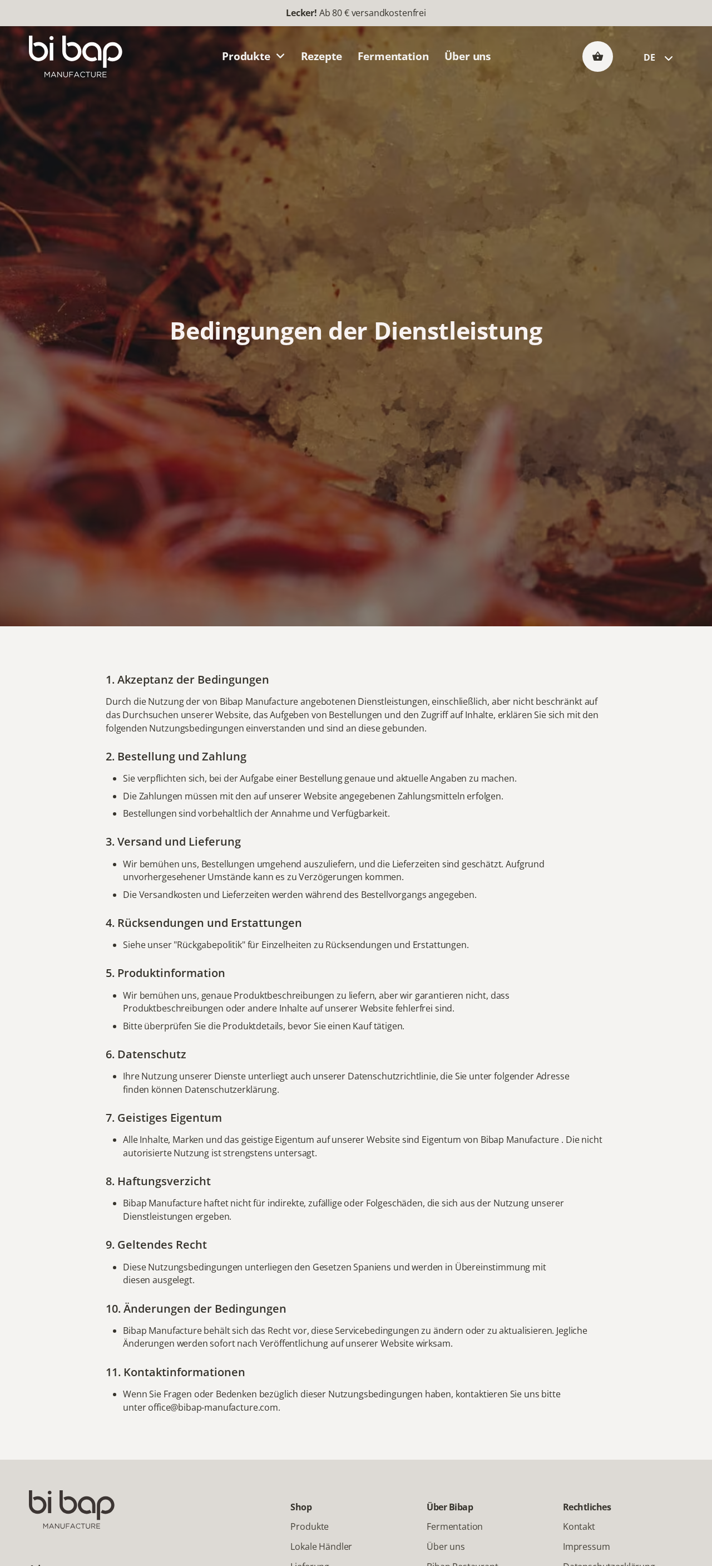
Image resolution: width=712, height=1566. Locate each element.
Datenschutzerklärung (231, 1089)
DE (649, 57)
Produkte (246, 56)
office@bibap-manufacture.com (213, 1407)
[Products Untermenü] (280, 56)
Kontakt (579, 1526)
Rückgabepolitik (209, 945)
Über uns (467, 56)
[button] (597, 56)
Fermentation (393, 56)
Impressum (586, 1546)
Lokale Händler (321, 1546)
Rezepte (321, 56)
